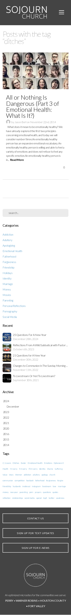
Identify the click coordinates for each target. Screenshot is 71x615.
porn (31, 492)
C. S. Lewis (7, 463)
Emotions (48, 463)
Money (7, 289)
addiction (27, 474)
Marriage (8, 283)
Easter (23, 463)
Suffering (58, 469)
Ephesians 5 (59, 463)
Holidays (7, 272)
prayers (38, 492)
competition (19, 480)
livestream (46, 486)
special (39, 498)
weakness (60, 498)
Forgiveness (9, 262)
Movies (7, 294)
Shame (50, 469)
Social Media (10, 316)
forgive (60, 480)
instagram (36, 486)
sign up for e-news (35, 548)
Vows (11, 474)
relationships (17, 498)
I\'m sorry (23, 469)
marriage (62, 486)
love (54, 486)
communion (8, 480)
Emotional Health (12, 251)
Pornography (10, 311)
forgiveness (51, 480)
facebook (29, 480)
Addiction (8, 234)
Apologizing (9, 245)
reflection (7, 498)
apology (45, 474)
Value (5, 474)
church (52, 474)
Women (18, 474)
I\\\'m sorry (33, 469)
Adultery (7, 240)
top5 (45, 498)
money (5, 492)
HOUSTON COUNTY (53, 600)
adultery (36, 474)
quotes (55, 492)
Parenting (8, 300)
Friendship (8, 267)
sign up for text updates (35, 533)
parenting (23, 492)
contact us (35, 518)
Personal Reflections (14, 305)
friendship (7, 486)
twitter (51, 498)
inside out (26, 486)
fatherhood (39, 480)
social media (29, 498)
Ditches (16, 463)
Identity (7, 278)
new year (14, 492)
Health (5, 469)
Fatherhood (9, 256)
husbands (17, 486)
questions (47, 492)
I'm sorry (13, 469)
